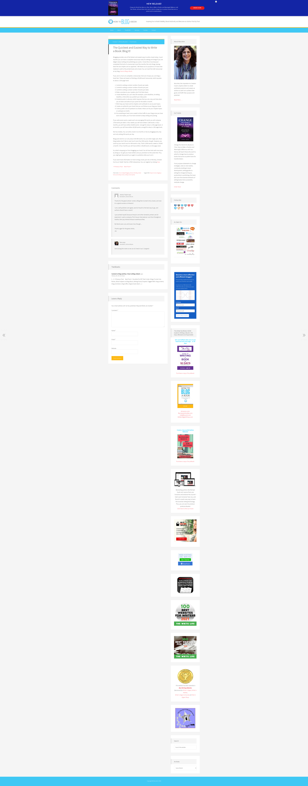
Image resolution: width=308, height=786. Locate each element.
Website (113, 348)
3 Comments (133, 42)
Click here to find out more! (185, 509)
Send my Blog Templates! (182, 315)
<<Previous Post (118, 166)
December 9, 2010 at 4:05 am (126, 196)
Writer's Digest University (182, 695)
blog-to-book (153, 173)
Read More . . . (178, 100)
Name (113, 330)
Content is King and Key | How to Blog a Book (125, 274)
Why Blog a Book (137, 173)
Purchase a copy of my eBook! (185, 373)
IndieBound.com (185, 415)
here (158, 162)
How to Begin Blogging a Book (126, 173)
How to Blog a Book (122, 21)
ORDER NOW (197, 8)
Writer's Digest (187, 690)
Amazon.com (185, 411)
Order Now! (177, 187)
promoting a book (120, 174)
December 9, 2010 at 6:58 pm (126, 244)
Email (113, 339)
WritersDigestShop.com (185, 417)
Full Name (178, 302)
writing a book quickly (130, 174)
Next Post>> (127, 166)
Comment (114, 310)
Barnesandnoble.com (185, 413)
